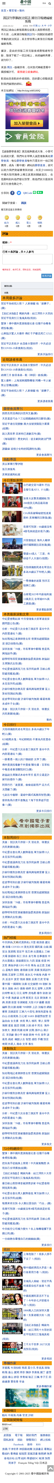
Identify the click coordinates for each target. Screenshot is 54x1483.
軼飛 (4, 1372)
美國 (36, 970)
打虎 (40, 979)
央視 (22, 1020)
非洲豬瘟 (22, 1002)
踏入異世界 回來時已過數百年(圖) (21, 433)
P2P (36, 1002)
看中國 (6, 984)
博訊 (9, 67)
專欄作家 (10, 1363)
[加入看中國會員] (27, 128)
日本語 (43, 1462)
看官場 (13, 10)
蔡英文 (30, 997)
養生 (31, 1044)
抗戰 (31, 1030)
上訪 (34, 1007)
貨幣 (40, 988)
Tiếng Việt (33, 1462)
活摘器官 (13, 1011)
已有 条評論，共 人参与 (18, 251)
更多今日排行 (44, 811)
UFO (21, 965)
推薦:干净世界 (10, 1449)
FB (40, 984)
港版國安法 (22, 960)
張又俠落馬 (8, 469)
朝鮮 (45, 984)
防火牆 (12, 1007)
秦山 (10, 1377)
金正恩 (41, 965)
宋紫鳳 (6, 1367)
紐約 (23, 1458)
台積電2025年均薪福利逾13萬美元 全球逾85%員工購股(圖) (37, 599)
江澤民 (20, 974)
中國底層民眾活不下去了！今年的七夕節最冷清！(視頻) (36, 1300)
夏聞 (16, 1372)
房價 (8, 1002)
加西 (47, 1458)
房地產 (32, 993)
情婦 (22, 979)
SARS (31, 1016)
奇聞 (4, 1044)
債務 (22, 988)
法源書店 (38, 1449)
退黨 (38, 960)
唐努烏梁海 (41, 1011)
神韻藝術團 (25, 1449)
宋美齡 (10, 1034)
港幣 (25, 993)
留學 (46, 1020)
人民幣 (47, 988)
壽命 (19, 1044)
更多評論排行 (45, 354)
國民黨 (39, 946)
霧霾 (41, 1002)
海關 (4, 1025)
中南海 (37, 974)
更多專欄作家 (44, 1386)
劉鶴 (4, 974)
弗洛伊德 (13, 965)
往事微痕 (42, 956)
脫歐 (10, 988)
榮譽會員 (22, 160)
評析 (31, 1415)
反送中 (9, 979)
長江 (19, 956)
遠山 (10, 1372)
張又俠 (29, 951)
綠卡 (34, 1025)
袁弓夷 (32, 956)
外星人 (12, 1044)
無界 (49, 1453)
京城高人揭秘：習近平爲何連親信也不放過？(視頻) (37, 1286)
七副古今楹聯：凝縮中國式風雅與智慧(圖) (26, 794)
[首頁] (25, 4)
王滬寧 (12, 974)
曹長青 (14, 1381)
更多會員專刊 (44, 454)
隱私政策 (8, 1439)
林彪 (25, 1034)
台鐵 (46, 946)
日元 (19, 993)
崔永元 (29, 974)
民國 (19, 1030)
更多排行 (46, 1245)
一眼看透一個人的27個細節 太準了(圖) (24, 759)
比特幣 (6, 993)
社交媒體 (33, 984)
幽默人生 (20, 1039)
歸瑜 (47, 1367)
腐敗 (28, 979)
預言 (46, 1039)
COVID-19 (17, 946)
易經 (11, 1039)
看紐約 (6, 1453)
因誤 (29, 34)
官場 (46, 979)
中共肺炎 (7, 942)
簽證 (16, 1025)
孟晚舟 (9, 970)
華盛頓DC (32, 1458)
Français (22, 1462)
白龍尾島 (13, 1016)
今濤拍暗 (16, 1367)
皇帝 (43, 1034)
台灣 (22, 997)
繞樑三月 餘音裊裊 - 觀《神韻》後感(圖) (24, 375)
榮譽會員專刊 (13, 408)
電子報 (19, 1435)
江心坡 (23, 1016)
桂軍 (25, 1030)
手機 (40, 1039)
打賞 (35, 26)
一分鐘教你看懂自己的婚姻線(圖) (21, 1238)
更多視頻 (46, 1358)
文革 (25, 1044)
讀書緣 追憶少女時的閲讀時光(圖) (21, 448)
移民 (34, 1020)
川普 (33, 942)
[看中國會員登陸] (27, 136)
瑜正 (31, 1377)
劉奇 (31, 1034)
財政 (45, 993)
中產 (8, 997)
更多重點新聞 (44, 609)
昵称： (7, 242)
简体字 (12, 1462)
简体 (44, 3)
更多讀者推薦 (45, 401)
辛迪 (21, 1381)
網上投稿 (45, 1439)
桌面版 (7, 1435)
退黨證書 (32, 1453)
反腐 (34, 979)
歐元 (13, 993)
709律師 (27, 1007)
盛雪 (48, 1372)
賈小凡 (31, 1367)
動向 (22, 10)
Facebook (19, 1444)
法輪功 (42, 1007)
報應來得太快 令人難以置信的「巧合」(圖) (26, 1203)
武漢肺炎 (24, 942)
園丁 (42, 1372)
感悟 (34, 1039)
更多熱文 (46, 1144)
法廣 (24, 984)
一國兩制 (16, 984)
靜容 (16, 1377)
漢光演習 (29, 946)
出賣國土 (39, 951)
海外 (47, 1025)
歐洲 (41, 1458)
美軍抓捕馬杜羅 (11, 474)
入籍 (28, 1025)
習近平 (20, 951)
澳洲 (14, 1030)
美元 (34, 988)
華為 (33, 965)
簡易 (24, 1367)
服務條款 (45, 1435)
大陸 (31, 1002)
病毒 (8, 946)
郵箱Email (6, 1424)
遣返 (10, 1025)
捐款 (20, 1439)
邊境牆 (24, 970)
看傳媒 (14, 1453)
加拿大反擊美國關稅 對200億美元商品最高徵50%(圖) (36, 503)
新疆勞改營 (41, 1016)
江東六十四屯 (27, 1011)
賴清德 (40, 942)
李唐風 (35, 1372)
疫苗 (44, 960)
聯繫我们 (31, 1439)
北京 (36, 997)
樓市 (39, 993)
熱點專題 (10, 459)
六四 (32, 960)
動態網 (42, 1453)
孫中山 (39, 1030)
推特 (29, 1444)
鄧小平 (18, 1034)
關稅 (16, 970)
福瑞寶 (23, 1453)
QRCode (27, 193)
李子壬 (44, 1377)
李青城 (24, 1377)
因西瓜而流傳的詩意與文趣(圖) (20, 413)
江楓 (36, 1377)
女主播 (15, 1020)
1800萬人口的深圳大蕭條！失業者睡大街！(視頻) (36, 1315)
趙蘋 (4, 1377)
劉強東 (44, 997)
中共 (27, 965)
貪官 (16, 979)
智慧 (28, 1039)
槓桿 (28, 988)
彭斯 (31, 970)
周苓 (22, 1372)
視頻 (7, 1249)
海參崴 (15, 997)
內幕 (44, 974)
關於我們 (31, 1435)
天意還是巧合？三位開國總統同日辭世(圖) (26, 418)
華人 (28, 1020)
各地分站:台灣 (12, 1458)
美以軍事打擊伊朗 (12, 464)
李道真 (40, 1367)
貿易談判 (45, 970)
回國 (22, 1025)
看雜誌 (48, 1449)
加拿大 (6, 1030)
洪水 (25, 956)
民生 (40, 1025)
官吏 (25, 1415)
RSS (38, 1444)
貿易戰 (12, 951)
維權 (19, 1007)
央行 (16, 988)
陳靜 (28, 1372)
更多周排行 (45, 933)
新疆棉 (12, 956)
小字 (50, 26)
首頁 (3, 10)
